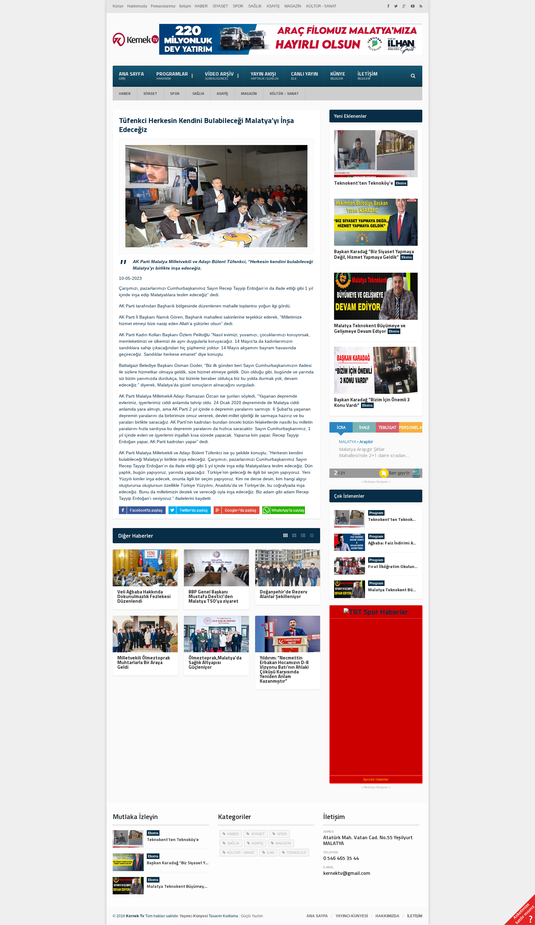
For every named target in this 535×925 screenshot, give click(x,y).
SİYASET (220, 6)
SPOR (238, 6)
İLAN (270, 852)
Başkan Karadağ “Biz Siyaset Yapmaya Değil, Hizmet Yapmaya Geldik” (374, 254)
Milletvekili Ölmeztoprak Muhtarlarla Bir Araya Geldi (143, 662)
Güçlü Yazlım (252, 916)
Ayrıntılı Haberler (376, 779)
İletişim (185, 6)
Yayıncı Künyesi (352, 916)
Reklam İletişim (376, 481)
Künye (118, 6)
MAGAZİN (293, 6)
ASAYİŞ (273, 6)
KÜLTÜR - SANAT (321, 6)
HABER (201, 6)
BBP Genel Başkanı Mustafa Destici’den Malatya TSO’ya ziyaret (213, 596)
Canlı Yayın (304, 75)
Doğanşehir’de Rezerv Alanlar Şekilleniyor (283, 594)
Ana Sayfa (131, 75)
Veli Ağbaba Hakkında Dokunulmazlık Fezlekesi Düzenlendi (144, 596)
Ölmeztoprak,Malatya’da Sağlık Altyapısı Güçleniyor (215, 662)
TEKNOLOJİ (296, 852)
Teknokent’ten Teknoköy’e (363, 183)
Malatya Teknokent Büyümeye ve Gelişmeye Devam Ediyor (370, 328)
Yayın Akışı (265, 75)
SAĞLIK (255, 6)
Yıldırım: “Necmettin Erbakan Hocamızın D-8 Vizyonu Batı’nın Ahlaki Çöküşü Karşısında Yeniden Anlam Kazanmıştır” (284, 669)
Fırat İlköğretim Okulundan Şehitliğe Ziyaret (412, 566)
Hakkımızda (137, 6)
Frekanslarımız (163, 6)
